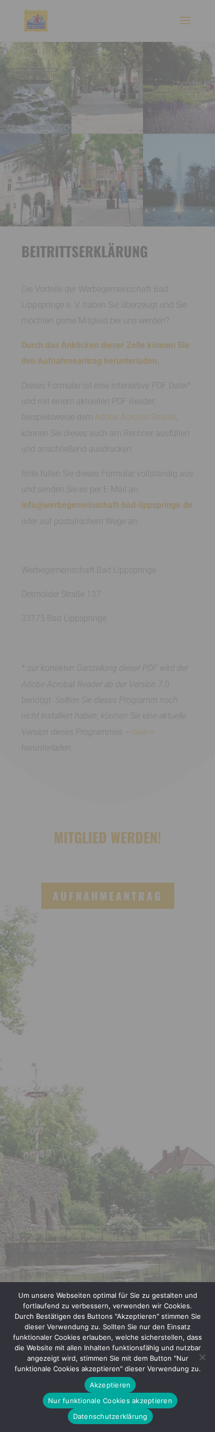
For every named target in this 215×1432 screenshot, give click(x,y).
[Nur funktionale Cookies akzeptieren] (202, 1357)
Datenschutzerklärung (110, 1416)
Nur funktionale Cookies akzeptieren (110, 1400)
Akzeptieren (110, 1385)
